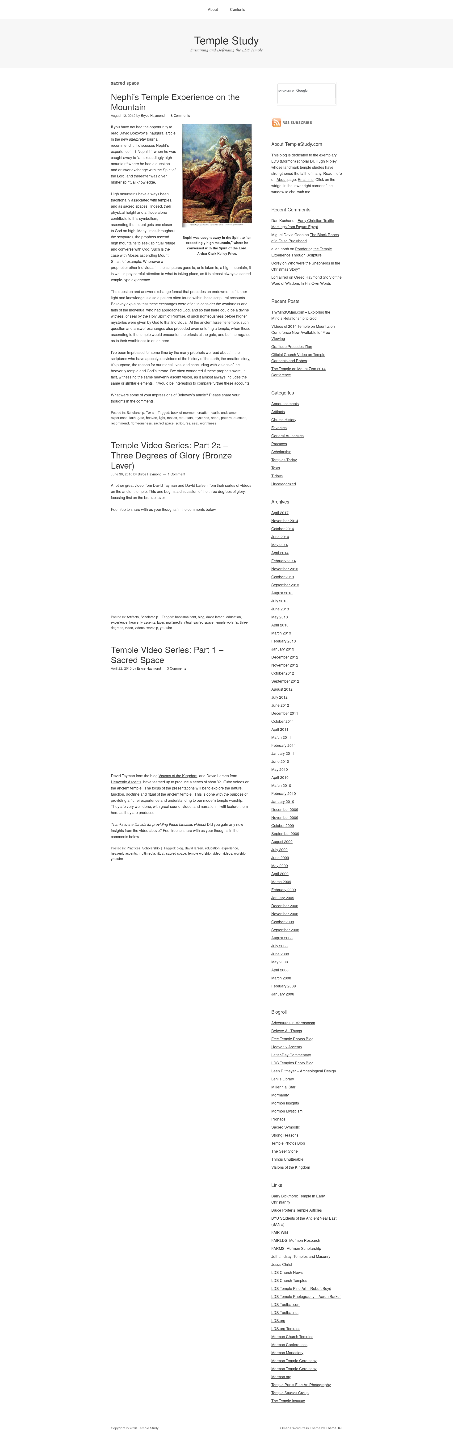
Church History (283, 419)
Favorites (279, 427)
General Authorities (287, 435)
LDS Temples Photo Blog (292, 1063)
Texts (150, 412)
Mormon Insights (285, 1103)
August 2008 (282, 937)
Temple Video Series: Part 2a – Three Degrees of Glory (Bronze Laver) (171, 455)
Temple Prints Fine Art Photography (301, 1384)
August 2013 (282, 593)
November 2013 (284, 568)
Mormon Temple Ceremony (294, 1360)
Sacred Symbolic (285, 1127)
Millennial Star (283, 1087)
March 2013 (281, 633)
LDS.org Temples (285, 1328)
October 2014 (282, 528)
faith (132, 417)
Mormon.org (281, 1376)
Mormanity (280, 1095)
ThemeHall (334, 1428)
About (213, 9)
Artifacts (133, 616)
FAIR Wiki (279, 1232)
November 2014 (284, 520)
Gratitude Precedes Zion (291, 346)
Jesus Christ (281, 1264)
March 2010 (281, 785)
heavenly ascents (142, 622)
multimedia (174, 622)
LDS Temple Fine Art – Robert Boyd (301, 1288)
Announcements (285, 403)
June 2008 (280, 954)
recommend (120, 423)
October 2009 (282, 825)
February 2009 (283, 889)
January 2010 (282, 801)
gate (141, 417)
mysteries (202, 417)
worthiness (208, 423)
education (233, 616)
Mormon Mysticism (286, 1111)
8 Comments (180, 115)
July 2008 (279, 946)
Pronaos (278, 1119)
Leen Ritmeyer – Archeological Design (303, 1071)
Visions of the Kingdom (178, 775)
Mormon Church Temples (292, 1336)
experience (119, 417)
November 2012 (284, 665)
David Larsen (196, 485)
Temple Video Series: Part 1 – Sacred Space (167, 654)
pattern (226, 417)
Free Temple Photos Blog (292, 1038)
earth (215, 412)
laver (160, 622)
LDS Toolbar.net (284, 1312)
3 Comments (176, 668)
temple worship (226, 622)
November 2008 (284, 913)
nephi (215, 417)
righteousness (141, 423)
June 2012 (280, 705)
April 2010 (280, 777)
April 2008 (280, 970)
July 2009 (279, 849)
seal (195, 423)
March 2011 (281, 737)
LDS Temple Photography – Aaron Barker (306, 1296)
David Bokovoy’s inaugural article (147, 133)
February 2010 (283, 793)
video (129, 627)
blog (201, 616)
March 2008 (281, 978)
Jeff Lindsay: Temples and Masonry (300, 1256)
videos (140, 627)
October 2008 (282, 921)
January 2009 (282, 897)
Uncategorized (283, 484)
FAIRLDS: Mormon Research (295, 1240)
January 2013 (282, 649)
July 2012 (279, 697)
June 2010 (280, 761)
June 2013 (280, 609)
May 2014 (279, 544)
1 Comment (176, 474)
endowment (230, 412)
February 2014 (283, 560)
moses (172, 417)
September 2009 (285, 833)
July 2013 (279, 601)
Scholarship (135, 412)
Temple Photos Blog (288, 1143)
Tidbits (277, 476)
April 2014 (280, 552)
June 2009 (280, 857)
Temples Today (284, 459)
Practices (133, 848)
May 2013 (279, 617)
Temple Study (226, 39)
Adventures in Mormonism (293, 1022)
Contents (237, 9)
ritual (188, 622)
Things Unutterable (287, 1159)
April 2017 (280, 512)
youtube (166, 627)
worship (152, 627)
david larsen (215, 616)
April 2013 (280, 625)
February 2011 (283, 745)
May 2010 (279, 769)
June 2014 (280, 536)
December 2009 (284, 809)
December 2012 (284, 657)
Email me (306, 179)
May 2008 (279, 962)
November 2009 (284, 817)
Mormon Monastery (287, 1352)
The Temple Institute (288, 1400)
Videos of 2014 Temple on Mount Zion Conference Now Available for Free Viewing (303, 332)
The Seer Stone (284, 1151)
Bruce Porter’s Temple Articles (296, 1210)
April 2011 (280, 729)
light (162, 417)
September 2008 (285, 929)
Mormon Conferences (289, 1344)
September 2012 (285, 681)
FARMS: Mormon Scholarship (296, 1248)
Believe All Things (286, 1030)
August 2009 (282, 841)
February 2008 (283, 986)
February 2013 (283, 641)
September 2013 (285, 585)
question (240, 417)
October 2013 (282, 576)
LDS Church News (287, 1272)
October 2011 (282, 721)
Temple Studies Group (290, 1392)
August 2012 (282, 689)
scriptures (183, 423)
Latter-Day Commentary (291, 1055)
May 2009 (279, 865)
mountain (186, 417)
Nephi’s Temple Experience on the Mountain (175, 101)
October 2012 (282, 673)
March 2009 (281, 881)
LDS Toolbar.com (285, 1304)
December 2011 (284, 713)
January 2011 (282, 753)
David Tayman (165, 485)
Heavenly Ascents (126, 782)
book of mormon (183, 412)
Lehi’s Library (282, 1079)
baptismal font (185, 616)
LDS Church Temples (289, 1280)
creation (203, 412)
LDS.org (278, 1320)
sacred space (164, 423)
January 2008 (282, 994)
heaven (151, 417)
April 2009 (280, 873)
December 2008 (284, 905)
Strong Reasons (284, 1135)
